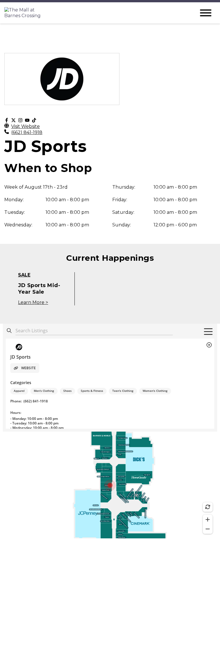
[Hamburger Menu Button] (206, 13)
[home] (95, 13)
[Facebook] (6, 120)
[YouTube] (27, 120)
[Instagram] (20, 120)
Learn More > (33, 302)
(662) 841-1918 (26, 132)
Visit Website (25, 126)
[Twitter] (13, 120)
